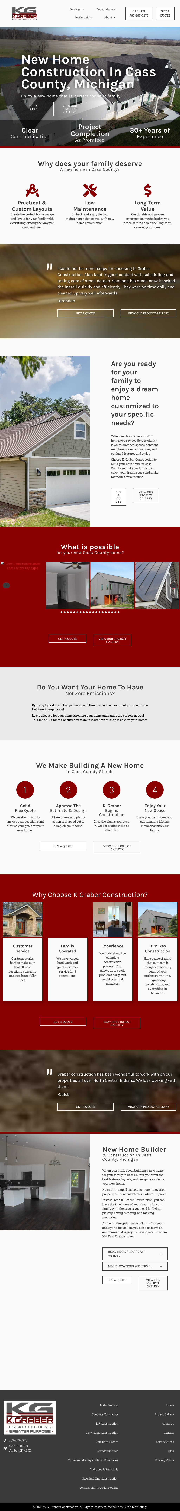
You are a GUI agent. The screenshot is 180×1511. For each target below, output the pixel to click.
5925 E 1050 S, (20, 1448)
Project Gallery (164, 1414)
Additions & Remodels (103, 1469)
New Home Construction (102, 1432)
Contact (169, 1432)
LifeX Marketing (135, 1507)
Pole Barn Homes (107, 1441)
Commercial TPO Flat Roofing (98, 1487)
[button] (61, 612)
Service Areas (165, 1441)
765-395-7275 (18, 1440)
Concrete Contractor (105, 1414)
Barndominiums (107, 1451)
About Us (168, 1423)
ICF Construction (107, 1423)
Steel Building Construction (100, 1478)
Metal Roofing (109, 1405)
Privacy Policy (164, 1460)
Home (170, 1405)
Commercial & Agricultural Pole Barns (93, 1460)
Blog (171, 1451)
